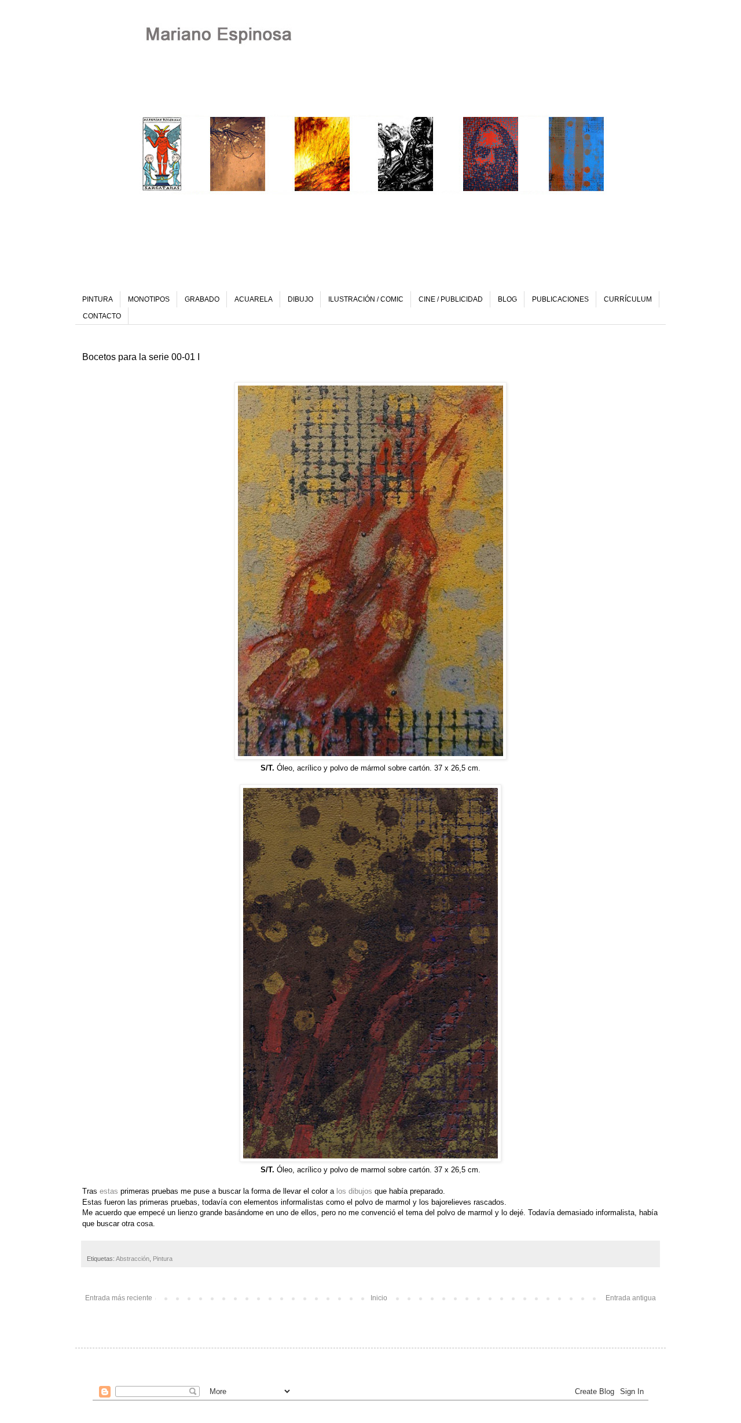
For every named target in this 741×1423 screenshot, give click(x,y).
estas (109, 1191)
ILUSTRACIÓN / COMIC (365, 299)
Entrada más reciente (118, 1298)
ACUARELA (253, 299)
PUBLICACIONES (560, 299)
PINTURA (97, 299)
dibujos (360, 1191)
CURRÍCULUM (628, 299)
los (341, 1191)
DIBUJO (300, 299)
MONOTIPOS (149, 299)
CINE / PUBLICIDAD (451, 299)
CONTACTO (102, 316)
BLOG (507, 299)
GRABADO (202, 299)
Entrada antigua (631, 1298)
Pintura (163, 1258)
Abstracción (132, 1258)
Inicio (378, 1298)
